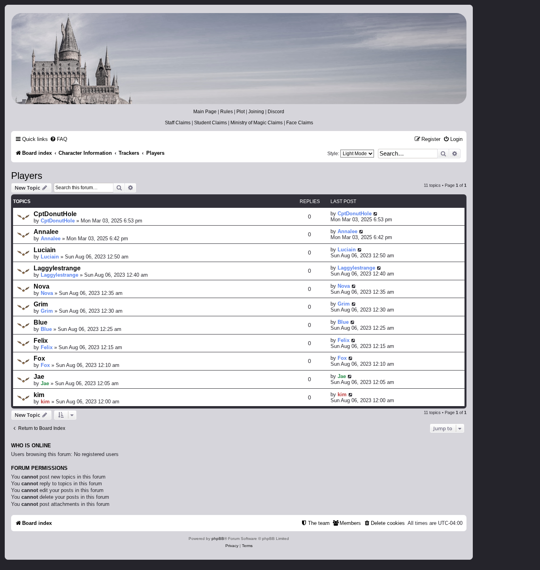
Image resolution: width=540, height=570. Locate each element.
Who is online (31, 445)
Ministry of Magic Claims (256, 122)
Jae (39, 376)
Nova (41, 286)
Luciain (45, 250)
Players (26, 175)
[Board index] (238, 58)
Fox (39, 358)
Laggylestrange (57, 268)
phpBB (217, 538)
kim (39, 394)
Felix (41, 340)
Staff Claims (178, 122)
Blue (40, 322)
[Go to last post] (375, 214)
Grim (41, 304)
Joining (256, 111)
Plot (240, 111)
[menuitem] (58, 139)
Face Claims (299, 122)
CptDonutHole (55, 214)
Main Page (205, 111)
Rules (226, 111)
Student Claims (210, 122)
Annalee (46, 231)
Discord (276, 111)
